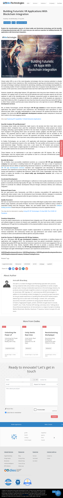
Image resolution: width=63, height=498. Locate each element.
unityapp (42, 264)
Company (51, 3)
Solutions (43, 3)
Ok (54, 491)
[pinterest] (16, 268)
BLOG (4, 327)
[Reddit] (26, 268)
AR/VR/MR (27, 264)
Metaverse (18, 264)
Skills (28, 3)
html (42, 437)
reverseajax (27, 440)
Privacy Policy (21, 458)
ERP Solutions (7, 466)
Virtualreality (7, 22)
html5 (26, 435)
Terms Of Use (21, 463)
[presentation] (62, 424)
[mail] (20, 268)
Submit (54, 417)
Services (35, 3)
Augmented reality (21, 22)
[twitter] (13, 268)
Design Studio (7, 458)
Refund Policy (21, 461)
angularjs (43, 432)
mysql (43, 440)
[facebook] (10, 268)
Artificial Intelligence (9, 463)
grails (25, 432)
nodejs (26, 437)
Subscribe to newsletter (14, 412)
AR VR (13, 22)
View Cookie (25, 494)
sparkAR (49, 264)
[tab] (16, 424)
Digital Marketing (8, 456)
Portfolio (59, 3)
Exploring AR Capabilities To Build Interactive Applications (24, 119)
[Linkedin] (23, 268)
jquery (43, 435)
